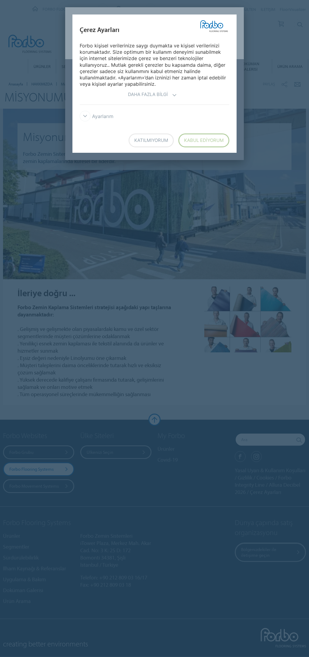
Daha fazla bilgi (148, 94)
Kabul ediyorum (204, 140)
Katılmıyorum (151, 140)
